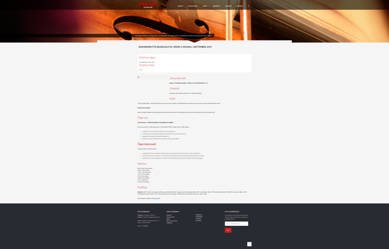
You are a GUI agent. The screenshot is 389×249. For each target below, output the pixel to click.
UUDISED (198, 219)
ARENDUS (170, 223)
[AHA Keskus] (148, 4)
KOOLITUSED (170, 217)
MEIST (168, 219)
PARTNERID (199, 217)
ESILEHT (169, 215)
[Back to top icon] (249, 244)
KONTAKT (198, 221)
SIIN (158, 198)
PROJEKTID (199, 215)
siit (206, 83)
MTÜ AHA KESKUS (172, 221)
